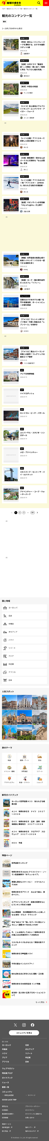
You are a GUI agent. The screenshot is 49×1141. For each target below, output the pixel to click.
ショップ (40, 782)
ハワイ (11, 640)
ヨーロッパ (13, 608)
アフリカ (12, 672)
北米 (10, 616)
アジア (11, 656)
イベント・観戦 (9, 771)
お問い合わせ (29, 1117)
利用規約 (5, 1110)
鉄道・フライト (24, 782)
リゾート (12, 648)
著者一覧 (5, 1087)
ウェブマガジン (8, 1068)
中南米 (11, 624)
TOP (3, 9)
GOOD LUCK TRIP (9, 1099)
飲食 (9, 760)
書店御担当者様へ (8, 1114)
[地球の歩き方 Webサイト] (11, 3)
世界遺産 (24, 771)
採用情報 (5, 1117)
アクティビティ (9, 782)
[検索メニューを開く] (39, 3)
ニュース (5, 1082)
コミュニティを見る (24, 1033)
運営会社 (5, 1106)
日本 (10, 680)
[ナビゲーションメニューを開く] (46, 3)
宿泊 (39, 760)
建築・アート (24, 760)
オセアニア (13, 632)
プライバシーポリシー (32, 1106)
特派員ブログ (7, 1073)
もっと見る (40, 1002)
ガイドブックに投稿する (33, 1114)
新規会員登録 (9, 1095)
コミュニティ (7, 1091)
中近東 (11, 664)
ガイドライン (29, 1110)
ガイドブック (7, 1077)
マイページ (31, 1095)
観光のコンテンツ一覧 (14, 9)
